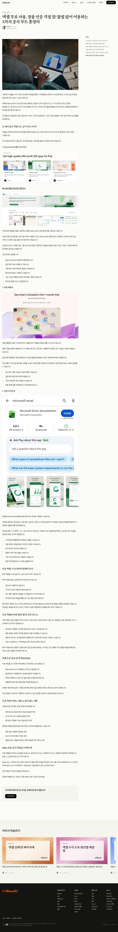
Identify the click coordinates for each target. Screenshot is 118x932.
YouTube (109, 906)
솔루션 (73, 2)
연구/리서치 (95, 906)
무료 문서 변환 (91, 2)
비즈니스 (94, 904)
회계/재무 (94, 909)
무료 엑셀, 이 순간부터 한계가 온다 (95, 44)
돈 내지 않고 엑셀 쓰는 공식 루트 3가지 (96, 41)
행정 (93, 901)
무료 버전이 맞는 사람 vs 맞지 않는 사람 (97, 52)
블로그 (82, 2)
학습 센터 (108, 893)
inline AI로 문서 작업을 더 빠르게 (95, 55)
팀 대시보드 (109, 909)
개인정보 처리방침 (16, 918)
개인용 (100, 2)
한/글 (75, 899)
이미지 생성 (77, 909)
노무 (93, 899)
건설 (58, 904)
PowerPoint (77, 904)
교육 (58, 896)
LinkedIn (105, 924)
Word (75, 901)
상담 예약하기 (111, 2)
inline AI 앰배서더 (111, 899)
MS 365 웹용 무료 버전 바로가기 (14, 188)
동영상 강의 (109, 896)
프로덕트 (65, 2)
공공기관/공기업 (61, 906)
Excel (75, 896)
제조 (58, 901)
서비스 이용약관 (6, 918)
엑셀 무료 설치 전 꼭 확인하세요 (95, 49)
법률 (58, 909)
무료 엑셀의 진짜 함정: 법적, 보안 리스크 (97, 46)
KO (7, 924)
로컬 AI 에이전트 (78, 893)
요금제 (76, 912)
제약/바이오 (60, 899)
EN (4, 924)
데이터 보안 (109, 901)
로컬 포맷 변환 (78, 906)
